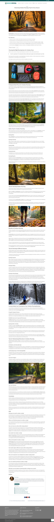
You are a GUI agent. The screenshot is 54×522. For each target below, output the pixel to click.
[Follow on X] (39, 510)
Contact (9, 519)
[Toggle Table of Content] (17, 47)
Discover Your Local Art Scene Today (20, 490)
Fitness (27, 6)
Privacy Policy (13, 519)
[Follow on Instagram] (37, 510)
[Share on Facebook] (24, 497)
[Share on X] (26, 497)
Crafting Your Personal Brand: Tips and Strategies (21, 487)
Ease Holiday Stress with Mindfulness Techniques (27, 513)
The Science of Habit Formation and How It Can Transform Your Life (27, 516)
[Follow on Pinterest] (48, 0)
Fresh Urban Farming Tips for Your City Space (21, 488)
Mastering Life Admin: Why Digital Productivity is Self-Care (27, 511)
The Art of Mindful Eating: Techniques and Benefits (17, 500)
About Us (6, 519)
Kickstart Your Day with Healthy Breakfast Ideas (21, 491)
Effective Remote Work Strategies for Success (21, 489)
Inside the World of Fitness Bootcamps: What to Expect (36, 500)
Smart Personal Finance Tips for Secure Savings (21, 492)
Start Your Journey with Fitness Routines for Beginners (22, 493)
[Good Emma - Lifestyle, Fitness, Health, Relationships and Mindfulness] (10, 3)
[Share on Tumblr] (29, 497)
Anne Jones (16, 477)
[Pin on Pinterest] (27, 497)
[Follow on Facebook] (46, 0)
